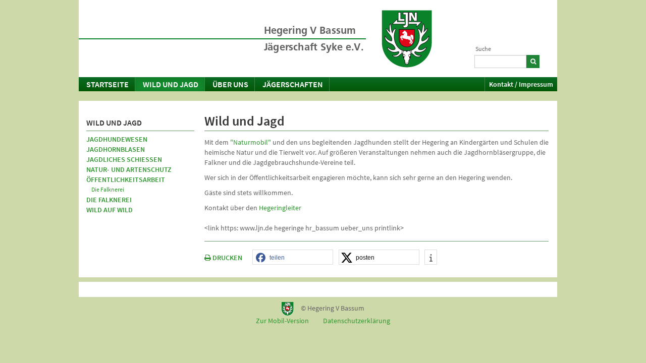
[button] (293, 257)
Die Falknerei (107, 189)
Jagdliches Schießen (124, 159)
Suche (483, 48)
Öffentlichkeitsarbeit (125, 179)
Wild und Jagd (170, 84)
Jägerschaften (292, 84)
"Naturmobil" (250, 142)
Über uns (230, 84)
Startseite (107, 84)
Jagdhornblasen (115, 149)
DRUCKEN (226, 257)
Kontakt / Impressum (521, 84)
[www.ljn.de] (407, 39)
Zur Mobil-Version (282, 320)
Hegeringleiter (280, 207)
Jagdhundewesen (116, 139)
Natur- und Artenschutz (129, 169)
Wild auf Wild (109, 209)
